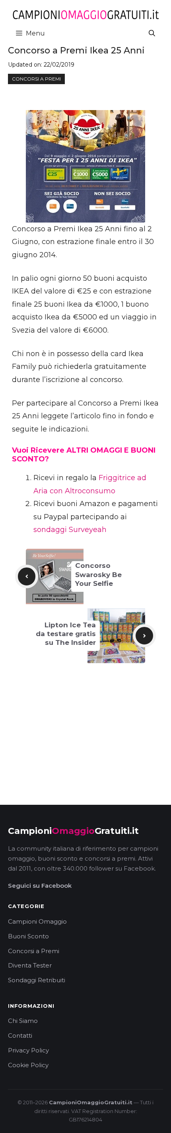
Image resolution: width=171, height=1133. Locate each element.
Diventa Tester (30, 965)
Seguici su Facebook (40, 885)
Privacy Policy (28, 1050)
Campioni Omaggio (37, 921)
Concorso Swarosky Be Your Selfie (98, 574)
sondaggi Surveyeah (70, 529)
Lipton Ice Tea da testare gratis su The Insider (66, 633)
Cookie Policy (28, 1065)
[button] (152, 33)
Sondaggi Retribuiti (36, 980)
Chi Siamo (23, 1021)
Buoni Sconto (28, 936)
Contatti (20, 1035)
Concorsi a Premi (33, 951)
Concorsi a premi (36, 79)
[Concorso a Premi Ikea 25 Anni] (85, 166)
